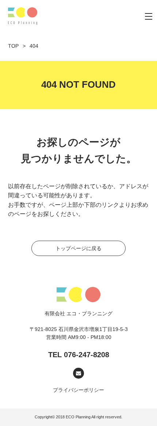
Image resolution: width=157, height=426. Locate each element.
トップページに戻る (78, 248)
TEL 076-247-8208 (78, 355)
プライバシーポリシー (78, 390)
